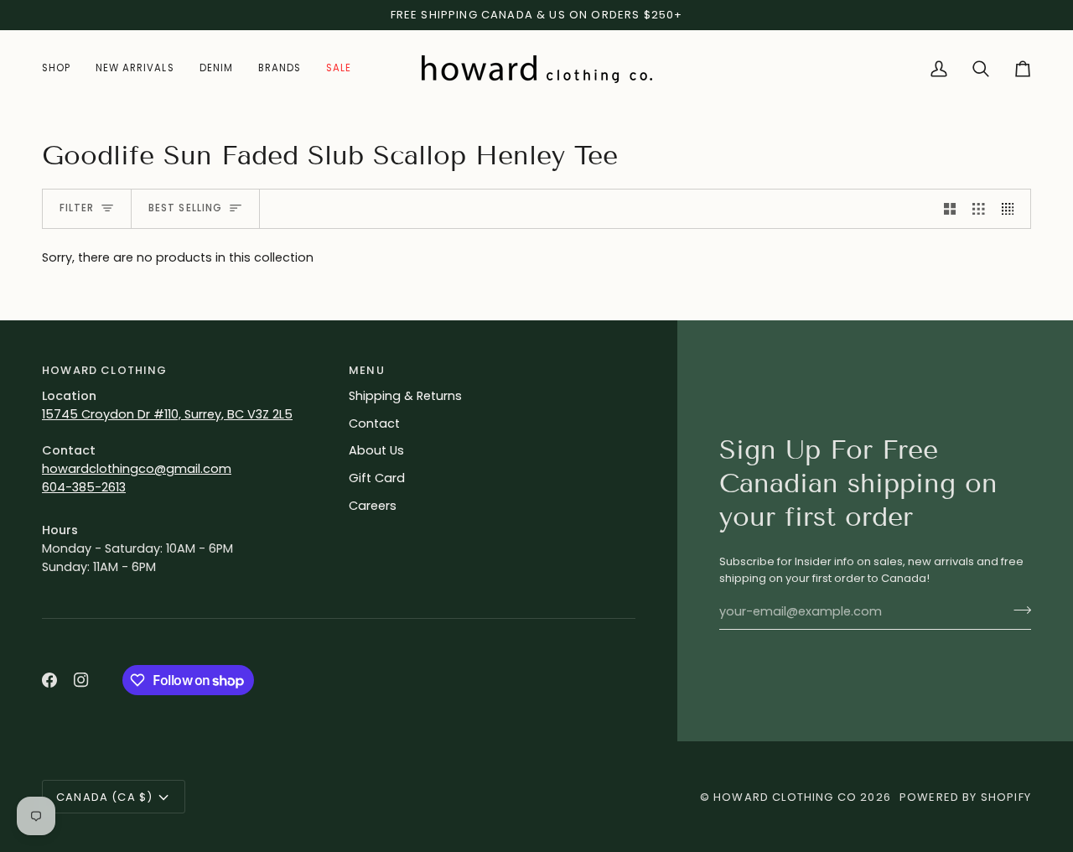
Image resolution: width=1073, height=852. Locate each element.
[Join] (1017, 609)
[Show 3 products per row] (978, 209)
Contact (374, 423)
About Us (376, 450)
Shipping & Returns (405, 395)
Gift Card (377, 478)
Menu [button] (367, 370)
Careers (373, 505)
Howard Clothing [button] (105, 370)
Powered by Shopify (965, 797)
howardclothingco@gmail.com (136, 468)
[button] (62, 69)
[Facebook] (49, 680)
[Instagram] (81, 680)
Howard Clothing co (785, 797)
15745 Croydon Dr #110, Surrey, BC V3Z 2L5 (167, 414)
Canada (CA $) (104, 797)
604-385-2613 (84, 487)
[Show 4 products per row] (1012, 209)
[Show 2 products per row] (950, 209)
